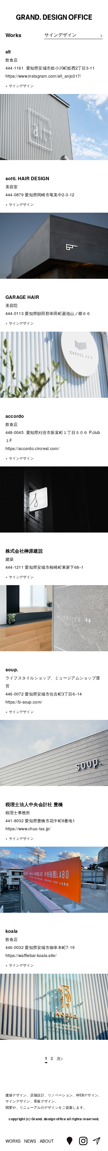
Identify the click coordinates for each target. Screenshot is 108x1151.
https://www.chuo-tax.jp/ (28, 828)
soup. (11, 669)
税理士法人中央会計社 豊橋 (34, 804)
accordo (14, 416)
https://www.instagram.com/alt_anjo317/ (43, 76)
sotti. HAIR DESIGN (27, 178)
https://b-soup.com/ (23, 702)
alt (8, 51)
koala (11, 931)
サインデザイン (21, 85)
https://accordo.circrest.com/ (32, 448)
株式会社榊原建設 (24, 550)
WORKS (12, 1141)
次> (60, 1058)
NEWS (30, 1141)
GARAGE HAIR (22, 297)
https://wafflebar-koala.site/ (30, 955)
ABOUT (47, 1141)
